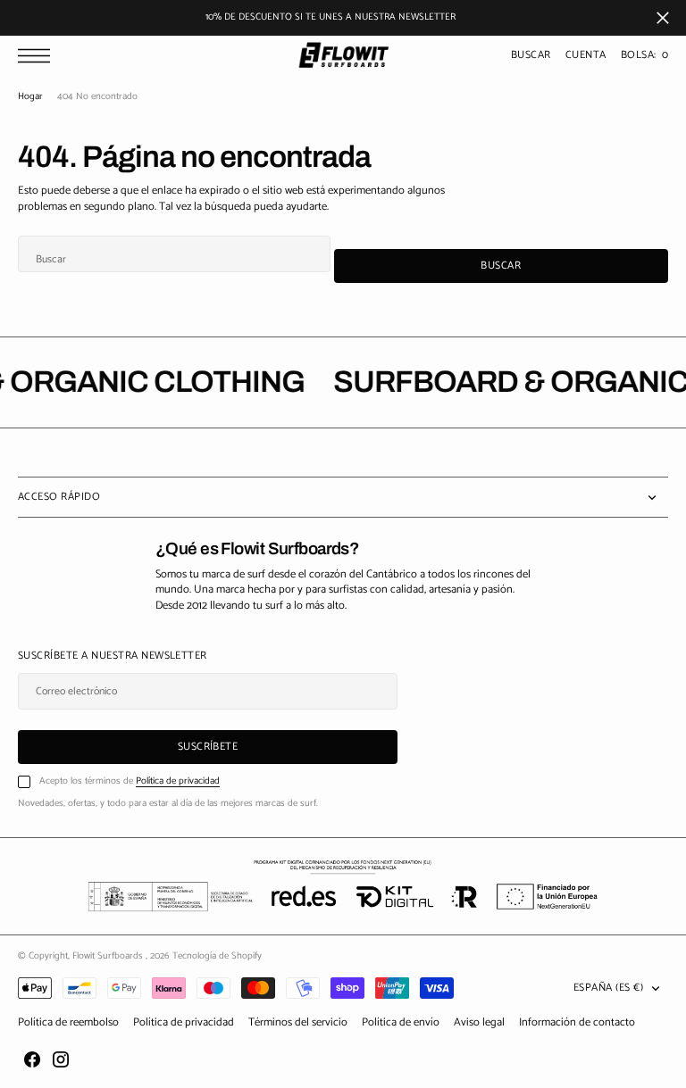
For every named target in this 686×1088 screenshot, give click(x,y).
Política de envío (400, 1022)
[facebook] (32, 1059)
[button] (38, 55)
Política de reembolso (68, 1022)
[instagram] (60, 1059)
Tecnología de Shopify (217, 956)
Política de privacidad (178, 781)
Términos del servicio (297, 1022)
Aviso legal (479, 1022)
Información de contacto (577, 1022)
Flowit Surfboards (109, 956)
